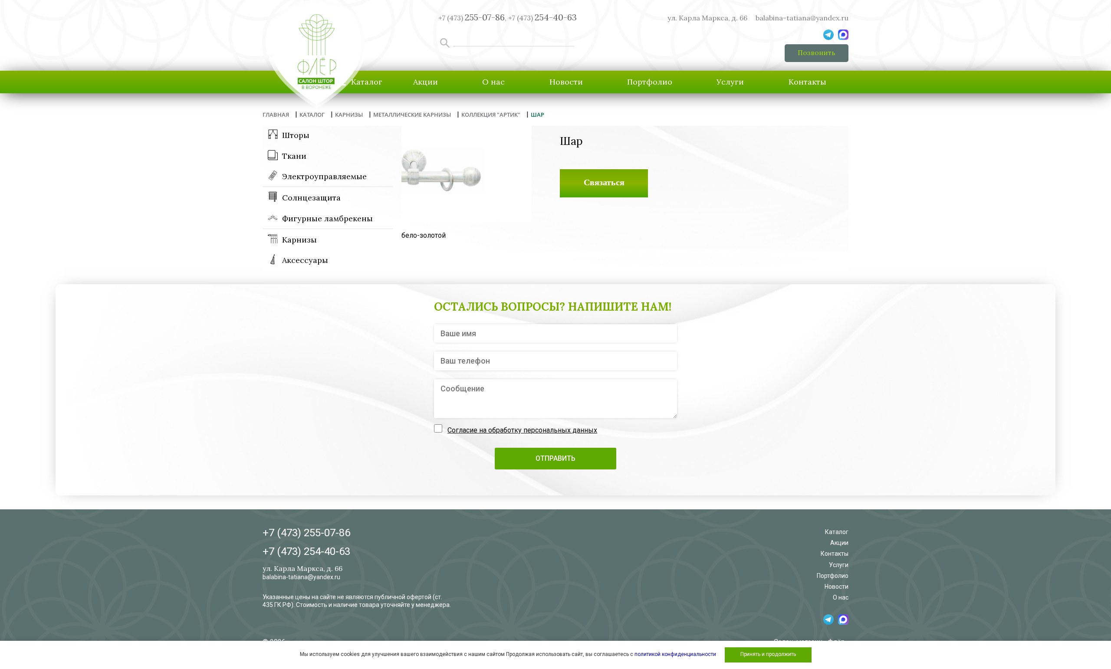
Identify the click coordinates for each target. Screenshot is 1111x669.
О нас (493, 82)
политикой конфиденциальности (675, 654)
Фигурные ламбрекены (327, 218)
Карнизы (299, 240)
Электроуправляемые (324, 176)
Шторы (295, 135)
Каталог (836, 531)
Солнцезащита (311, 198)
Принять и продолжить (768, 654)
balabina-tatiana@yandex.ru (802, 17)
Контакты (807, 82)
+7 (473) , (472, 17)
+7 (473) (542, 17)
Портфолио (649, 82)
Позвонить (816, 52)
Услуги (730, 82)
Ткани (294, 156)
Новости (566, 82)
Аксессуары (305, 260)
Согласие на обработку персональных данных (522, 430)
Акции (425, 82)
